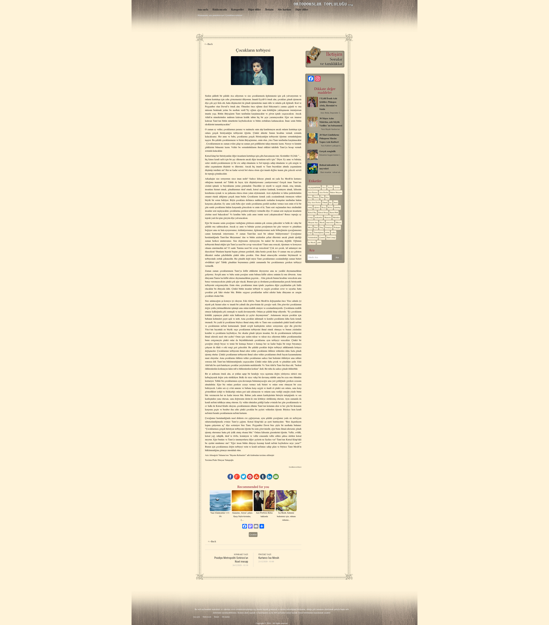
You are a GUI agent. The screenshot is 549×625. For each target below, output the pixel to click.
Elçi (327, 197)
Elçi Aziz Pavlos (314, 202)
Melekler (336, 217)
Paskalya (328, 227)
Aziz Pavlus (323, 192)
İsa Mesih (311, 242)
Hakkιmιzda (219, 9)
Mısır (310, 227)
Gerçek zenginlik (327, 151)
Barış (310, 197)
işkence (317, 207)
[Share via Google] (237, 478)
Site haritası (284, 9)
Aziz (324, 187)
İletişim (269, 9)
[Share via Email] (276, 478)
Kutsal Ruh (334, 212)
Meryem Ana (313, 222)
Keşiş (324, 207)
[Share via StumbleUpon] (256, 478)
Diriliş (316, 197)
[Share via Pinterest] (250, 478)
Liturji (310, 217)
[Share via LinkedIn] (269, 478)
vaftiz (333, 232)
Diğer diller (254, 9)
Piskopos (337, 227)
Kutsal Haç (312, 212)
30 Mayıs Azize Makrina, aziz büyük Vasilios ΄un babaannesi (330, 122)
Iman (336, 202)
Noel (316, 227)
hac (330, 202)
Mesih (322, 222)
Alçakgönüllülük (314, 187)
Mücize (338, 222)
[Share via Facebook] (230, 478)
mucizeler (330, 222)
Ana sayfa (202, 9)
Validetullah (312, 237)
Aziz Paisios (312, 192)
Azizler (337, 187)
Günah (325, 202)
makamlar (318, 217)
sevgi (310, 232)
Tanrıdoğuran (318, 232)
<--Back (208, 44)
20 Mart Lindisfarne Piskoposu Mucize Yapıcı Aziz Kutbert (329, 138)
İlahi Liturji (331, 237)
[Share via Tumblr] (263, 478)
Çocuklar (253, 534)
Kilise (330, 207)
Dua (322, 197)
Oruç (321, 227)
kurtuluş (337, 207)
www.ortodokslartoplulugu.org (243, 609)
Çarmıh (322, 237)
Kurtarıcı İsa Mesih (268, 558)
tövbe (327, 232)
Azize (330, 187)
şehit (319, 242)
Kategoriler (237, 9)
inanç (310, 207)
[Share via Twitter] (243, 478)
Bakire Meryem (336, 192)
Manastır (327, 217)
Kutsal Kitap (323, 212)
